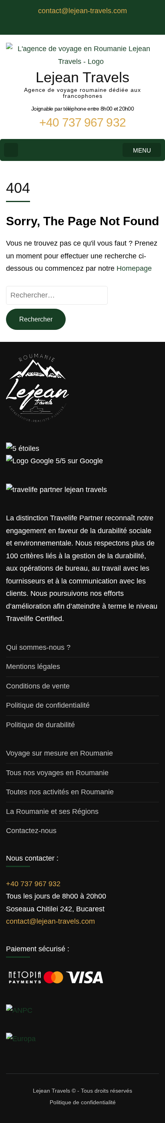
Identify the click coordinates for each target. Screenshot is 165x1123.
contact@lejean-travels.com (50, 921)
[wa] (91, 26)
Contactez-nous (31, 831)
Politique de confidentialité (48, 705)
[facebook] (66, 26)
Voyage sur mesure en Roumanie (59, 753)
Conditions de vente (38, 686)
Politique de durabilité (40, 725)
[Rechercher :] (57, 295)
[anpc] (19, 1010)
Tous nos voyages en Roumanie (57, 773)
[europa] (21, 1039)
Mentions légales (33, 667)
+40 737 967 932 (33, 884)
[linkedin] (74, 26)
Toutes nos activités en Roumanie (60, 792)
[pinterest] (99, 26)
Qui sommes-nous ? (38, 647)
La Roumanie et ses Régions (52, 811)
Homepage (134, 268)
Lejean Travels (82, 77)
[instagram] (82, 26)
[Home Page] (11, 150)
